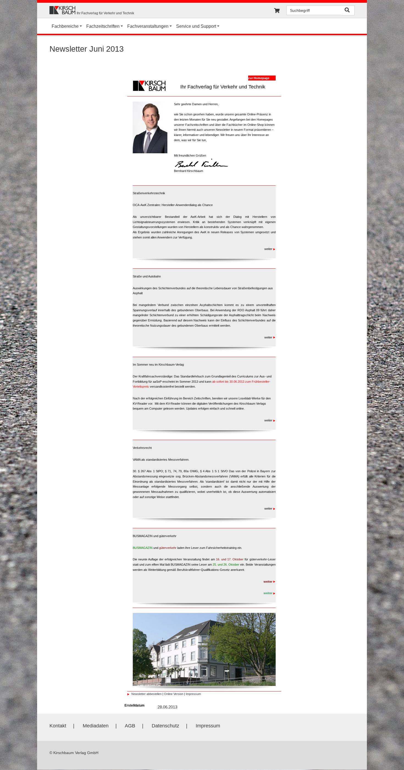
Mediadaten (96, 726)
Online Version (173, 694)
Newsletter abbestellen (146, 694)
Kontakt (57, 726)
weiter (268, 249)
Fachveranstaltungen (147, 26)
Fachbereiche (65, 26)
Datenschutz (165, 726)
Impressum (193, 694)
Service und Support (196, 26)
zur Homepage (258, 78)
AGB (130, 726)
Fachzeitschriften (103, 26)
